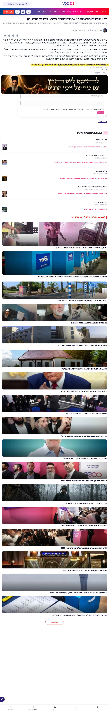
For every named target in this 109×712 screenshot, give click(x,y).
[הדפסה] (17, 35)
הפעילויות (53, 12)
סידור (69, 12)
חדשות (103, 12)
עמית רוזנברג (97, 30)
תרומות (8, 12)
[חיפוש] (28, 12)
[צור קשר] (23, 12)
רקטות (97, 73)
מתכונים (62, 12)
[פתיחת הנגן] (2, 699)
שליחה (100, 113)
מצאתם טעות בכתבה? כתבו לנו (99, 67)
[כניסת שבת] (17, 12)
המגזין (75, 12)
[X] (9, 35)
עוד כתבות (55, 622)
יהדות (81, 12)
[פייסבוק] (13, 35)
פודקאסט (89, 12)
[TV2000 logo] (66, 4)
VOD (97, 12)
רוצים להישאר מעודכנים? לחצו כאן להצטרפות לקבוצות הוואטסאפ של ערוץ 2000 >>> (70, 65)
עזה (104, 73)
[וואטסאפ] (5, 35)
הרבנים (45, 12)
